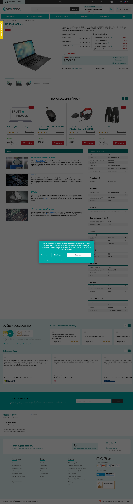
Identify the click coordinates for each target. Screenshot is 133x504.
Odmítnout (57, 255)
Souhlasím (78, 255)
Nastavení (44, 255)
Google (57, 248)
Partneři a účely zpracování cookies (50, 261)
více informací (66, 250)
